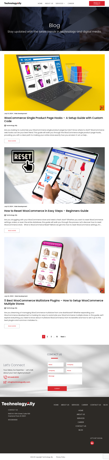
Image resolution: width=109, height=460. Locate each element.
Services (59, 3)
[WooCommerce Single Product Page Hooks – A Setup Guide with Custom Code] (54, 82)
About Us (49, 3)
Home (40, 3)
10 (57, 336)
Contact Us (95, 405)
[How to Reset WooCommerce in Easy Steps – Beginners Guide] (54, 175)
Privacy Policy (60, 457)
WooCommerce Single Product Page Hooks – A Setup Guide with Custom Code (53, 119)
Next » (63, 336)
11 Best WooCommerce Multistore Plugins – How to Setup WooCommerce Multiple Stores (53, 302)
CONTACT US (13, 410)
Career (71, 3)
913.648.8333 (12, 420)
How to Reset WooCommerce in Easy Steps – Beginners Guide (46, 211)
